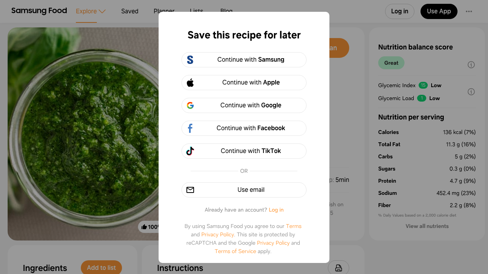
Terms (294, 226)
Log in (276, 209)
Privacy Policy (217, 234)
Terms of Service (235, 251)
